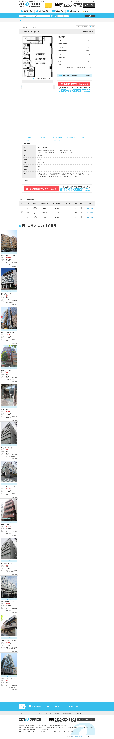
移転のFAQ (85, 1)
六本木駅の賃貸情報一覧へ (66, 152)
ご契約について (73, 11)
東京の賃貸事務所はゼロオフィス (79, 736)
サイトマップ (88, 713)
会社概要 (57, 713)
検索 (89, 16)
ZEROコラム (92, 1)
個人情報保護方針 (67, 713)
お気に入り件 (89, 11)
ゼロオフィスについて (75, 1)
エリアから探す (42, 11)
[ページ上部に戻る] (108, 705)
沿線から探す (27, 11)
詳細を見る (90, 208)
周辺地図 (35, 27)
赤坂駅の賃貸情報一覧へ (66, 150)
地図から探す (58, 11)
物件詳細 (24, 27)
